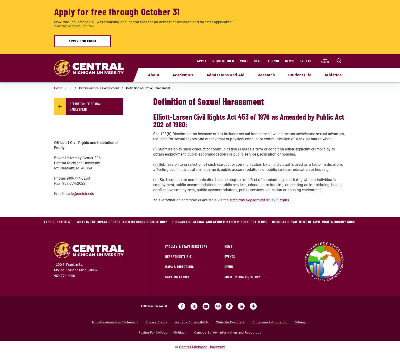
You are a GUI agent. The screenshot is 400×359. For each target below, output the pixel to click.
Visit (244, 61)
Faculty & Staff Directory (186, 246)
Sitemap (301, 322)
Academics (183, 75)
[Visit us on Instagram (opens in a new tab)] (218, 306)
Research (266, 75)
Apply (201, 61)
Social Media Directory (243, 277)
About (153, 75)
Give (257, 61)
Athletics (333, 75)
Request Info (223, 61)
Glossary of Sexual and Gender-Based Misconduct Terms (219, 221)
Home (58, 88)
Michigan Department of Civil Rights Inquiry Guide (314, 221)
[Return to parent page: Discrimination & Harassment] (60, 106)
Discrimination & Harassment (99, 88)
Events (305, 61)
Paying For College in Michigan (163, 332)
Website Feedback (230, 322)
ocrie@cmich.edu (80, 193)
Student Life (299, 75)
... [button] (70, 88)
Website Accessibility (192, 322)
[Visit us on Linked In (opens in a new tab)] (241, 306)
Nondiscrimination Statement (115, 322)
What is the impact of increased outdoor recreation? (122, 221)
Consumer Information (270, 322)
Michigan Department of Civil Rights (259, 200)
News (289, 61)
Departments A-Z (178, 257)
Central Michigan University (202, 347)
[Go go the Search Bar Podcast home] (253, 306)
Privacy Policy (156, 322)
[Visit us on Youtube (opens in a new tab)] (206, 306)
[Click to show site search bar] (339, 61)
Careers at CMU (177, 277)
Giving (229, 267)
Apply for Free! (82, 41)
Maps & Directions (179, 267)
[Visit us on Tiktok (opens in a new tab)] (229, 306)
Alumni (273, 61)
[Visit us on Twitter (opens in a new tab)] (194, 306)
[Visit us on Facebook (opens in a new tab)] (182, 306)
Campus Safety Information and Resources (228, 332)
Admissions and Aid (225, 75)
